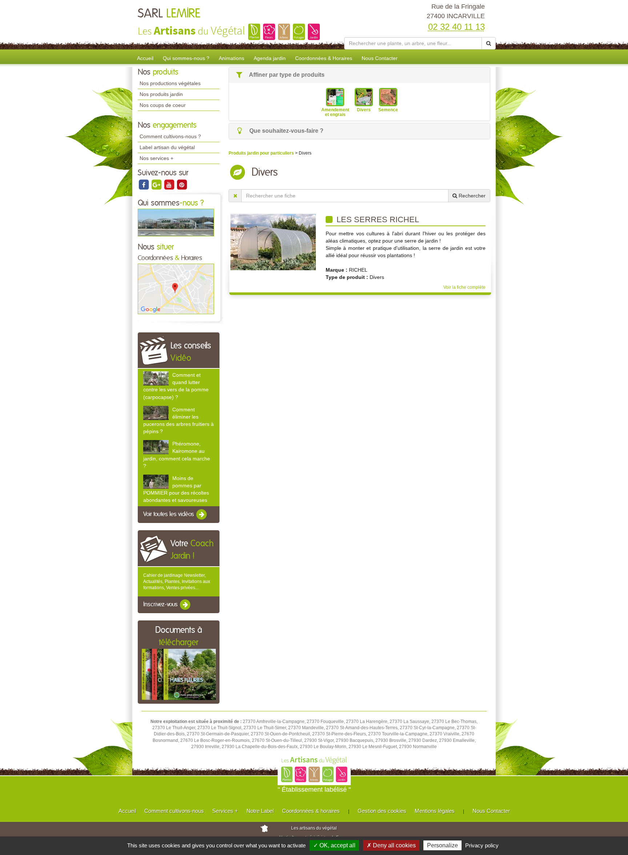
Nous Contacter (380, 58)
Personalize (442, 845)
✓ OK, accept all (334, 845)
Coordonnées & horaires (311, 811)
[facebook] (144, 184)
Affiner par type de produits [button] (286, 75)
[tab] (359, 75)
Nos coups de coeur (163, 105)
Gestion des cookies (382, 811)
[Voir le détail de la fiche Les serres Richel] (273, 241)
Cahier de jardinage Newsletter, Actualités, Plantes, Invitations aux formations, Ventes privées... (176, 581)
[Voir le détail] (156, 378)
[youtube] (169, 184)
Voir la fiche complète (464, 287)
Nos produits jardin (161, 94)
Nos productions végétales (170, 83)
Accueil (145, 58)
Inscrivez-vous (161, 604)
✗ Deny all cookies (391, 845)
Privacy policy (482, 845)
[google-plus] (156, 184)
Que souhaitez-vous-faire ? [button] (285, 131)
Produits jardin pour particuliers (262, 153)
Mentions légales (435, 811)
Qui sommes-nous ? (186, 58)
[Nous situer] (176, 288)
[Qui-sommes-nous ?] (176, 222)
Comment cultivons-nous (174, 811)
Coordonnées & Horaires (323, 58)
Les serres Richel (376, 219)
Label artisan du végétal (167, 147)
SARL (169, 14)
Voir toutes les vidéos (169, 515)
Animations (231, 58)
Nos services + (156, 158)
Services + (225, 811)
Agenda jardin (270, 58)
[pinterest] (182, 184)
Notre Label (260, 811)
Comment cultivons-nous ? (170, 136)
